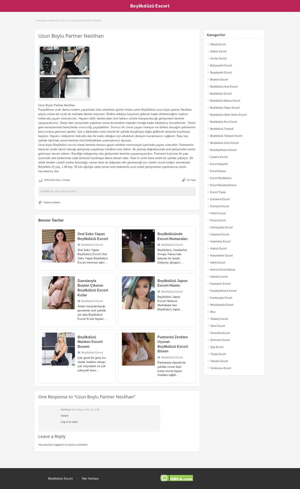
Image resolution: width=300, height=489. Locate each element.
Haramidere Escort (221, 255)
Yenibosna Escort (220, 368)
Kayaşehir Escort (220, 283)
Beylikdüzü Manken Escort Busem (90, 341)
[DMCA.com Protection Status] (176, 480)
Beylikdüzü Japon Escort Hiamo (172, 283)
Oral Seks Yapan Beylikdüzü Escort (93, 236)
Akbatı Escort (218, 44)
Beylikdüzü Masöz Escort (225, 100)
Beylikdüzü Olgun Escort (224, 107)
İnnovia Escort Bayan (222, 269)
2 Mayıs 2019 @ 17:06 (87, 409)
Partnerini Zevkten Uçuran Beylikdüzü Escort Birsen (172, 344)
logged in (59, 444)
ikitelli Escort (217, 262)
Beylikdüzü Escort (150, 6)
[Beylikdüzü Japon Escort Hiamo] (138, 292)
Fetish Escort (218, 213)
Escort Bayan (218, 171)
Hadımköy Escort (220, 241)
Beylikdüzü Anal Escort (223, 86)
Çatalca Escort (219, 157)
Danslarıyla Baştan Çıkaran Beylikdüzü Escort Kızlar (93, 288)
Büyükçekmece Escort (223, 150)
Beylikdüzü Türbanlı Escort (226, 135)
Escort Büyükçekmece (223, 185)
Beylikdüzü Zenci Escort (224, 143)
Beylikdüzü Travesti (221, 128)
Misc (213, 311)
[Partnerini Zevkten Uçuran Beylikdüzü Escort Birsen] (138, 349)
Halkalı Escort (218, 248)
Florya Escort (218, 220)
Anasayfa (41, 20)
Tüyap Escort (218, 354)
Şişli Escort (216, 347)
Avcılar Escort (218, 58)
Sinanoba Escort (220, 333)
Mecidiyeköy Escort (221, 304)
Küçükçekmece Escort (223, 290)
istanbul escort (219, 276)
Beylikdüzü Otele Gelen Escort (228, 114)
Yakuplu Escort (219, 361)
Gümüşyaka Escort (221, 227)
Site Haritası (90, 478)
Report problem (52, 202)
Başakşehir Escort (221, 72)
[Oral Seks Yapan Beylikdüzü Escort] (58, 245)
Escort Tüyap (218, 192)
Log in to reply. (69, 421)
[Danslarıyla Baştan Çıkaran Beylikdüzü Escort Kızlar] (58, 292)
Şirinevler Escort (220, 340)
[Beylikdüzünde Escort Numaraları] (138, 245)
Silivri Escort (217, 326)
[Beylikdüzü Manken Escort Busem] (58, 349)
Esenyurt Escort (219, 206)
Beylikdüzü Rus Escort (223, 121)
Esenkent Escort (220, 199)
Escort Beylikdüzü (220, 178)
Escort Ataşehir (219, 164)
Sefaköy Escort (219, 319)
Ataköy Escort (218, 51)
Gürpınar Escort (219, 234)
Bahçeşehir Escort (221, 65)
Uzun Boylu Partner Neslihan (71, 35)
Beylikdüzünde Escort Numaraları (172, 236)
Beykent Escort (219, 79)
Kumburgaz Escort (221, 297)
